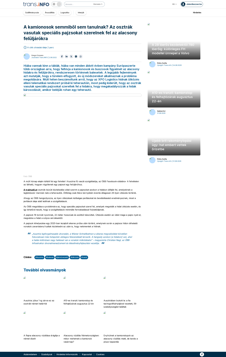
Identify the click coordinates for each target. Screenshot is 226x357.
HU (173, 4)
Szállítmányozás (32, 12)
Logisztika (65, 12)
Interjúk (81, 12)
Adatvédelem (30, 354)
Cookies (100, 354)
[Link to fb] (202, 354)
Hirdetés (197, 12)
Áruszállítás (50, 12)
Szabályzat (46, 354)
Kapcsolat (87, 354)
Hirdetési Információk (67, 354)
